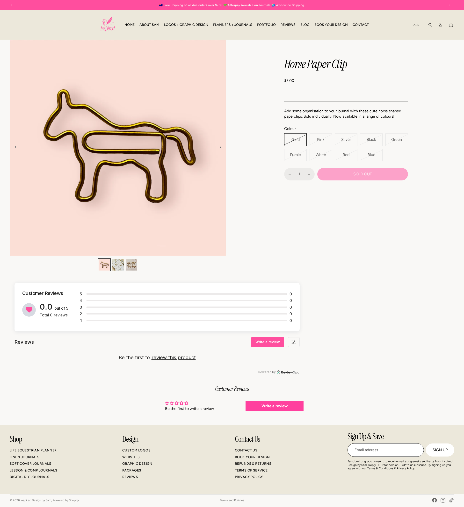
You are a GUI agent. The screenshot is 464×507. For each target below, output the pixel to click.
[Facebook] (434, 500)
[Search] (430, 25)
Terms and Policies (232, 500)
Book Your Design (252, 457)
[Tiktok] (451, 500)
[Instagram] (443, 500)
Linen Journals (25, 457)
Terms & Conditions (380, 468)
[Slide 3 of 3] (131, 265)
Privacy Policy (249, 477)
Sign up (440, 450)
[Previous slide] (15, 148)
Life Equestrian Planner (33, 450)
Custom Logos (136, 450)
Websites (131, 457)
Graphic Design (137, 464)
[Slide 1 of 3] (104, 265)
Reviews (130, 477)
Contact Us (246, 450)
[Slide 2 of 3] (118, 265)
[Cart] (451, 25)
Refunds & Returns (253, 464)
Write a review (267, 342)
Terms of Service (251, 470)
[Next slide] (221, 148)
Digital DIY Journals (29, 477)
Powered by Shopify (66, 500)
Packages (131, 470)
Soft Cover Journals (30, 464)
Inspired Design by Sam (36, 500)
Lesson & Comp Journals (33, 470)
